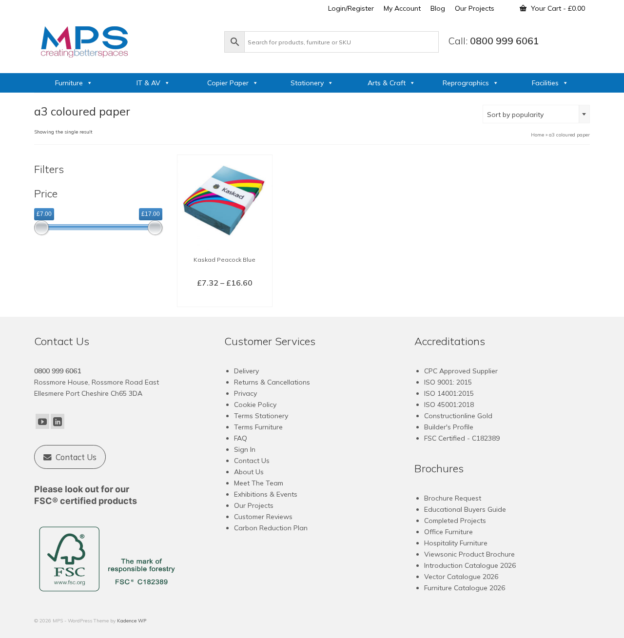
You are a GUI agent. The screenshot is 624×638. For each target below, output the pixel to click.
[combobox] (536, 114)
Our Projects (253, 505)
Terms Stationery (261, 415)
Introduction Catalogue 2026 (470, 565)
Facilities (545, 82)
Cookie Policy (255, 404)
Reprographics (466, 82)
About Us (249, 471)
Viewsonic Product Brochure (469, 554)
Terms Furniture (258, 427)
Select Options (224, 299)
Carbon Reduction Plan (271, 527)
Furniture (69, 82)
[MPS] (124, 39)
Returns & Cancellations (272, 382)
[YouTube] (42, 421)
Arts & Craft (387, 82)
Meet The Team (258, 483)
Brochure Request (452, 498)
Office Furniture (448, 531)
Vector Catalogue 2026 (461, 576)
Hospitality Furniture (456, 543)
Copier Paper (228, 82)
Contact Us (252, 460)
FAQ (240, 438)
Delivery (246, 371)
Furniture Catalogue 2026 (464, 587)
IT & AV (148, 82)
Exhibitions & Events (265, 494)
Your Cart (557, 8)
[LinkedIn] (57, 421)
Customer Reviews (263, 516)
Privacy (245, 393)
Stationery (307, 82)
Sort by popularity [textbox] (515, 114)
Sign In (244, 449)
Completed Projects (455, 520)
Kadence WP (131, 621)
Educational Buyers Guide (465, 509)
